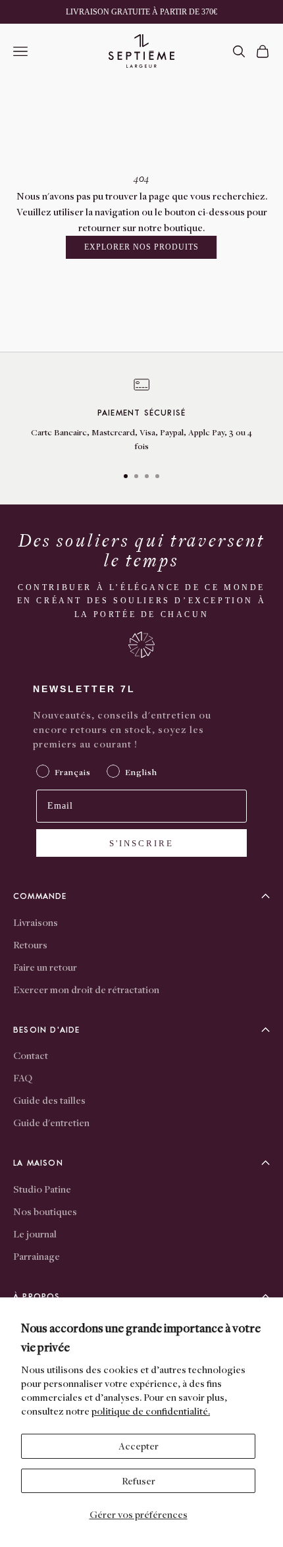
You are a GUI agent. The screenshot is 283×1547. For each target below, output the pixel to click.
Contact (30, 1055)
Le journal (35, 1233)
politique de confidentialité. (150, 1410)
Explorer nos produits (141, 247)
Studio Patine (42, 1188)
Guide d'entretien (51, 1122)
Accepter (138, 1445)
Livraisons (35, 922)
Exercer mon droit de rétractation (86, 989)
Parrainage (36, 1255)
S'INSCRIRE (141, 843)
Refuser (138, 1480)
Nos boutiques (45, 1211)
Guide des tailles (49, 1099)
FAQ (22, 1077)
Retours (30, 944)
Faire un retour (45, 966)
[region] (141, 415)
